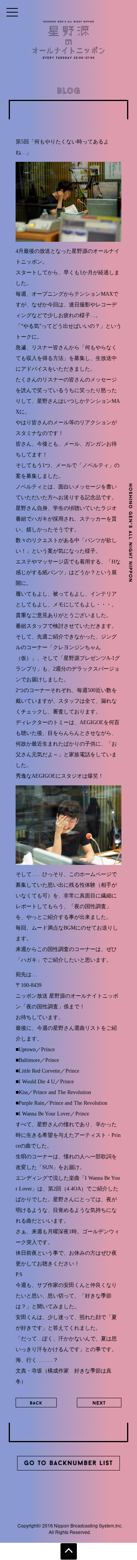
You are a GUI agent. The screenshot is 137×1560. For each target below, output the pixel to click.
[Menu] (12, 11)
